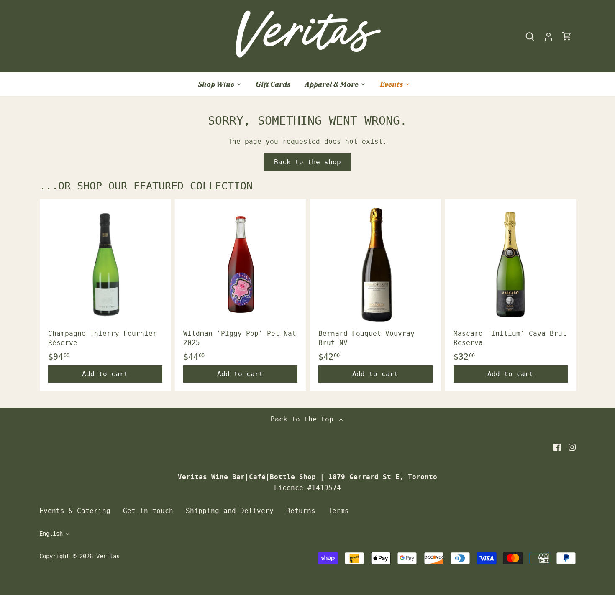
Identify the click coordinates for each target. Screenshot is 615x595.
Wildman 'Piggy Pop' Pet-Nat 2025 (239, 338)
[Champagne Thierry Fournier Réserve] (105, 264)
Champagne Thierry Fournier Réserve (102, 338)
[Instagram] (572, 447)
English (51, 533)
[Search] (530, 36)
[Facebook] (557, 447)
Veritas (108, 556)
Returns (300, 511)
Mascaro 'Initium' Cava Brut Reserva (510, 338)
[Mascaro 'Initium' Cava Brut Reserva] (511, 264)
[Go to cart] (567, 36)
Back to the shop (307, 162)
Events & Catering (74, 511)
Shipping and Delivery (230, 511)
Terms (338, 511)
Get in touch (148, 511)
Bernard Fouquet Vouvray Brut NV (366, 338)
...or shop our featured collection (146, 186)
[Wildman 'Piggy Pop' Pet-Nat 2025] (240, 264)
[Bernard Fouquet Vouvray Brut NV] (375, 264)
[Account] (548, 36)
